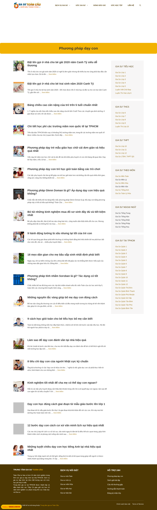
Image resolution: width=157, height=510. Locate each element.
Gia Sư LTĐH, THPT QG (124, 156)
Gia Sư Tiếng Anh (122, 190)
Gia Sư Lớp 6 (120, 113)
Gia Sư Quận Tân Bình (124, 301)
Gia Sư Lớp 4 (120, 83)
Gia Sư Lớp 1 (120, 72)
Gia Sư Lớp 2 (120, 76)
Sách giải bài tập (113, 480)
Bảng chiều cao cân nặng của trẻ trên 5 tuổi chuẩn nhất (62, 104)
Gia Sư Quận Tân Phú (123, 305)
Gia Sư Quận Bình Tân (124, 308)
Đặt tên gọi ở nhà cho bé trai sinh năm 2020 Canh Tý (60, 83)
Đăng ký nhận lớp (114, 493)
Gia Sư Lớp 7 (120, 116)
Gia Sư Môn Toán (122, 176)
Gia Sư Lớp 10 (121, 146)
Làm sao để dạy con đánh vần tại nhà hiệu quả (56, 340)
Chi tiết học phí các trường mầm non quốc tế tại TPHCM (62, 126)
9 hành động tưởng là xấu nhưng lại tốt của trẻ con (59, 233)
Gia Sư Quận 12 (121, 284)
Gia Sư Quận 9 (121, 274)
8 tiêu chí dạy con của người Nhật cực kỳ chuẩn (57, 361)
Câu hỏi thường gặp (115, 484)
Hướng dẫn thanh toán (116, 489)
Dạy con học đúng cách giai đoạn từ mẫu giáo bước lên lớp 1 (66, 403)
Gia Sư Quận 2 (121, 250)
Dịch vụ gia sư (61, 5)
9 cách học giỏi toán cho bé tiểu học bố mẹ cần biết (59, 318)
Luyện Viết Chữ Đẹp (123, 90)
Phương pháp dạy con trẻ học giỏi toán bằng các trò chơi (63, 169)
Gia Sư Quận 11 (121, 281)
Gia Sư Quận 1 (121, 246)
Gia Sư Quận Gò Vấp (123, 298)
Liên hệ (131, 5)
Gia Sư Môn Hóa (121, 183)
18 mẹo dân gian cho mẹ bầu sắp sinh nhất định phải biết (63, 254)
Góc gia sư (80, 5)
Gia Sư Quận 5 (121, 260)
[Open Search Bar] (140, 5)
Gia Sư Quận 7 (121, 267)
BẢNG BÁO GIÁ (99, 5)
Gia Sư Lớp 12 (121, 153)
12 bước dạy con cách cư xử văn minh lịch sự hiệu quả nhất (65, 425)
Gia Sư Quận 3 (121, 253)
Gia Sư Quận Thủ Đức (124, 288)
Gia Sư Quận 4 (121, 257)
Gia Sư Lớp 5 (120, 86)
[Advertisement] (78, 27)
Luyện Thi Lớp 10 (122, 126)
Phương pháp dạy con (115, 476)
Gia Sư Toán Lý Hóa (123, 193)
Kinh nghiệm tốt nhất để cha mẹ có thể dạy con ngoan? (62, 382)
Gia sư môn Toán (66, 476)
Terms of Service (138, 504)
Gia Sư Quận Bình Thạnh (125, 291)
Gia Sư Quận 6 (121, 264)
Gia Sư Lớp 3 (120, 79)
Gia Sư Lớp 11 (121, 150)
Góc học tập (116, 5)
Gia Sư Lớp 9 (120, 123)
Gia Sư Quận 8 (121, 271)
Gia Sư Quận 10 (121, 277)
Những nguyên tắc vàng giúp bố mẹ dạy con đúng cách (62, 297)
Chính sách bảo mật (123, 504)
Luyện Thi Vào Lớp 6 (123, 93)
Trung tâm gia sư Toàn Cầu (49, 505)
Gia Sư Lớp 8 (120, 120)
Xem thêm (52, 74)
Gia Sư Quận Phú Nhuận (124, 295)
